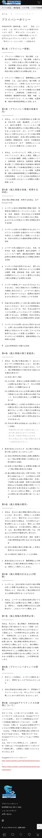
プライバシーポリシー (10, 804)
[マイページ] (4, 835)
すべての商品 (6, 8)
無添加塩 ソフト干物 (21, 8)
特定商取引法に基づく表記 (11, 807)
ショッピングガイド (9, 811)
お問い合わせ (7, 814)
